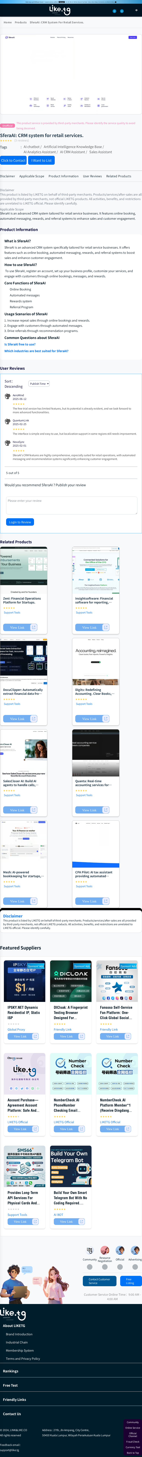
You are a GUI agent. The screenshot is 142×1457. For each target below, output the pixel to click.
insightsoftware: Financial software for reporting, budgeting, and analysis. (94, 602)
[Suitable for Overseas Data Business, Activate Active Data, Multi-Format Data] (117, 1074)
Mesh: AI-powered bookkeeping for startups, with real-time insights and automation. (22, 878)
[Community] (16, 1284)
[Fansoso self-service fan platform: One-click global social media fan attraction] (117, 981)
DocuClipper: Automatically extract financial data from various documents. (23, 693)
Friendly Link (63, 1029)
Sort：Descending (14, 384)
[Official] (120, 1250)
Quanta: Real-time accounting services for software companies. (92, 785)
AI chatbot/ (33, 146)
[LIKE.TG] (60, 10)
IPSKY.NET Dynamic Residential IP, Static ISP (24, 1012)
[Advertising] (135, 1250)
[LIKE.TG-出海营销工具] (71, 1314)
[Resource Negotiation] (104, 1250)
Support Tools (12, 612)
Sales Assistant (100, 151)
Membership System (20, 1350)
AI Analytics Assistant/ (41, 151)
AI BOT (58, 1214)
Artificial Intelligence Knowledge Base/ (74, 146)
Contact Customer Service (99, 1281)
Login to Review (20, 522)
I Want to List (41, 160)
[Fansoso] (71, 2)
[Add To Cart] (20, 627)
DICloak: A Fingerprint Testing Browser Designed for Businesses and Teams (71, 1017)
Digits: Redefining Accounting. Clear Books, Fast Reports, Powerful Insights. (93, 695)
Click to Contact (13, 160)
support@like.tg (9, 1450)
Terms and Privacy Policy (23, 1358)
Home (8, 22)
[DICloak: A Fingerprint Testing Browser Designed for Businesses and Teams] (71, 981)
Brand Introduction (19, 1334)
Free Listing (130, 1281)
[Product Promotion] (51, 1285)
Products (21, 22)
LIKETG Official (18, 1122)
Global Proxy (16, 1029)
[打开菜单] (5, 10)
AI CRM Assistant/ (73, 151)
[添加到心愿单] (60, 160)
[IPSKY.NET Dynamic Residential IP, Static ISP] (24, 981)
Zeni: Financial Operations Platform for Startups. (22, 600)
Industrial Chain (17, 1342)
